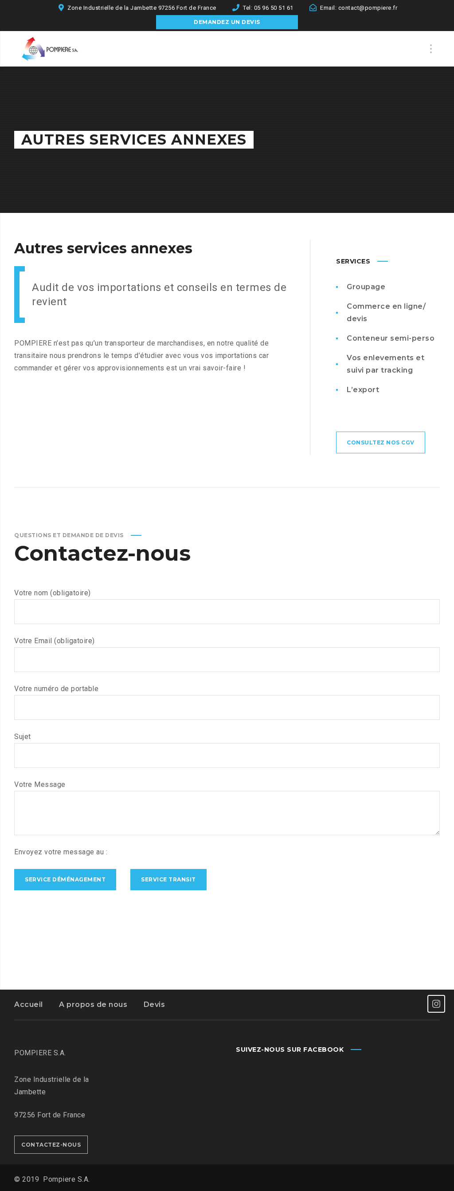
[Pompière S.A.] (58, 49)
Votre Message (40, 784)
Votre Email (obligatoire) (54, 641)
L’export (363, 389)
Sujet (22, 736)
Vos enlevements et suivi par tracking (385, 364)
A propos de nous (93, 1004)
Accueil (28, 1004)
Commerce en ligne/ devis (386, 312)
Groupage (366, 287)
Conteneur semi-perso (390, 338)
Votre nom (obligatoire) (52, 593)
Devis (154, 1004)
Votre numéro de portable (56, 688)
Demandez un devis (227, 22)
